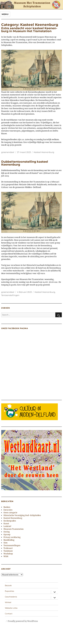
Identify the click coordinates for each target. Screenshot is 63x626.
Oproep (7, 534)
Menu (5, 14)
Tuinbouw (8, 551)
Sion (5, 543)
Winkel (8, 602)
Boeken (7, 507)
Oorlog (7, 532)
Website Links (11, 608)
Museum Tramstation (14, 529)
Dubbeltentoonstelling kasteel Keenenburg (24, 163)
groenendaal (7, 152)
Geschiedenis (11, 597)
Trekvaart (8, 548)
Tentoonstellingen (10, 295)
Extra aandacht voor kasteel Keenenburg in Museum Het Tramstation (29, 29)
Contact (8, 613)
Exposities (9, 591)
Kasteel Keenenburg (44, 152)
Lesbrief (7, 526)
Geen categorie (10, 512)
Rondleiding (9, 540)
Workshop (8, 554)
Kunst (6, 523)
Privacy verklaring (12, 537)
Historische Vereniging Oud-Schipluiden (22, 515)
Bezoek (8, 585)
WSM (6, 556)
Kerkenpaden (10, 521)
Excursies (8, 510)
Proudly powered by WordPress (23, 621)
